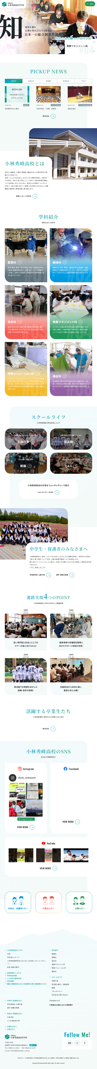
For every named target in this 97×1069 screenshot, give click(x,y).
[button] (94, 41)
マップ (33, 1045)
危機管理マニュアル (14, 973)
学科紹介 (55, 950)
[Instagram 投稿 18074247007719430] (17, 791)
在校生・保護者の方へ (14, 1013)
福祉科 (54, 971)
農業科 (54, 954)
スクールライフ (57, 977)
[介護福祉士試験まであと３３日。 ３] (34, 791)
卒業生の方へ (12, 1026)
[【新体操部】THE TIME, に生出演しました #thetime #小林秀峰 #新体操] (21, 855)
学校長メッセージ (13, 957)
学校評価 (10, 981)
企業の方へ (11, 1029)
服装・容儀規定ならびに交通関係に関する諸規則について (27, 984)
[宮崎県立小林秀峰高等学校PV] (76, 855)
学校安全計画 (12, 975)
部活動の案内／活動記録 (60, 984)
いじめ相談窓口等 (13, 1021)
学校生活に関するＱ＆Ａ (60, 995)
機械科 (54, 957)
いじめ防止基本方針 (14, 978)
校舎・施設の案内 (13, 967)
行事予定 (10, 1017)
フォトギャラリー (57, 991)
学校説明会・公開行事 (14, 1004)
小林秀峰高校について (15, 950)
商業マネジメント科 (58, 964)
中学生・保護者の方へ (14, 1000)
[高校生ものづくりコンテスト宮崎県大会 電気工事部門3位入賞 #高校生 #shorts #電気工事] (48, 855)
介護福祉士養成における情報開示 (61, 1005)
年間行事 (55, 981)
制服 (53, 988)
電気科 (54, 961)
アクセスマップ (54, 1000)
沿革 (8, 954)
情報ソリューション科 (59, 968)
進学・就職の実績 (13, 1008)
